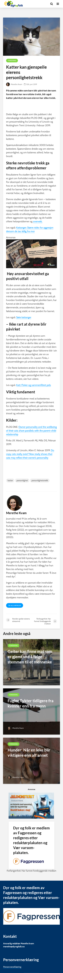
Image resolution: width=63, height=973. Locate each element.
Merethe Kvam (16, 84)
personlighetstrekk (39, 480)
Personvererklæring (12, 966)
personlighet (22, 480)
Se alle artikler (14, 605)
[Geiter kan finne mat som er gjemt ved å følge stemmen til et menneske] (31, 662)
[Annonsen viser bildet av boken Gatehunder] (31, 253)
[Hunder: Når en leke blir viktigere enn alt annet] (31, 760)
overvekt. (37, 221)
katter (10, 480)
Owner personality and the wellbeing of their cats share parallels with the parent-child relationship (31, 430)
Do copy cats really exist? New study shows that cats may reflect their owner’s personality (30, 454)
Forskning (12, 61)
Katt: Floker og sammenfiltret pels (33, 385)
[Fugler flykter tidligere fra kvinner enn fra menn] (31, 711)
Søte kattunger (23, 317)
